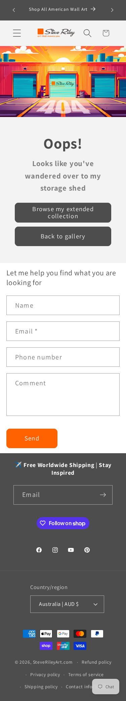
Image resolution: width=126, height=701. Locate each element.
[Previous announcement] (13, 10)
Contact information (88, 687)
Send (32, 438)
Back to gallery (63, 236)
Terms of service (86, 674)
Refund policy (96, 662)
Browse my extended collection (63, 212)
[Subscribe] (103, 495)
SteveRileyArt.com (53, 662)
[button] (17, 33)
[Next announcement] (112, 10)
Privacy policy (45, 674)
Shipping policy (41, 687)
